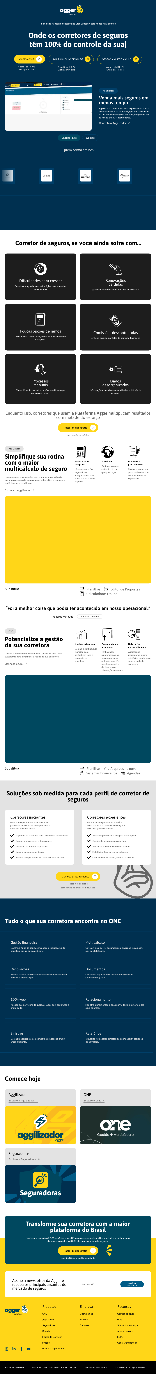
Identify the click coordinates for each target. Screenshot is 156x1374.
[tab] (69, 137)
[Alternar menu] (93, 10)
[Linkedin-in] (14, 1349)
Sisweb (46, 1331)
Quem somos (86, 1313)
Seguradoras (48, 1325)
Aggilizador (48, 1319)
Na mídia (84, 1319)
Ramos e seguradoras (53, 1348)
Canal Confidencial (127, 1342)
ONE (44, 1313)
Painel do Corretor (52, 1336)
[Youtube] (28, 1349)
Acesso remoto (125, 1331)
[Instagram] (7, 1349)
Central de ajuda (125, 1313)
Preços (46, 1342)
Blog (119, 1319)
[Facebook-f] (21, 1349)
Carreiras (84, 1325)
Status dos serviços (127, 1325)
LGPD (120, 1336)
